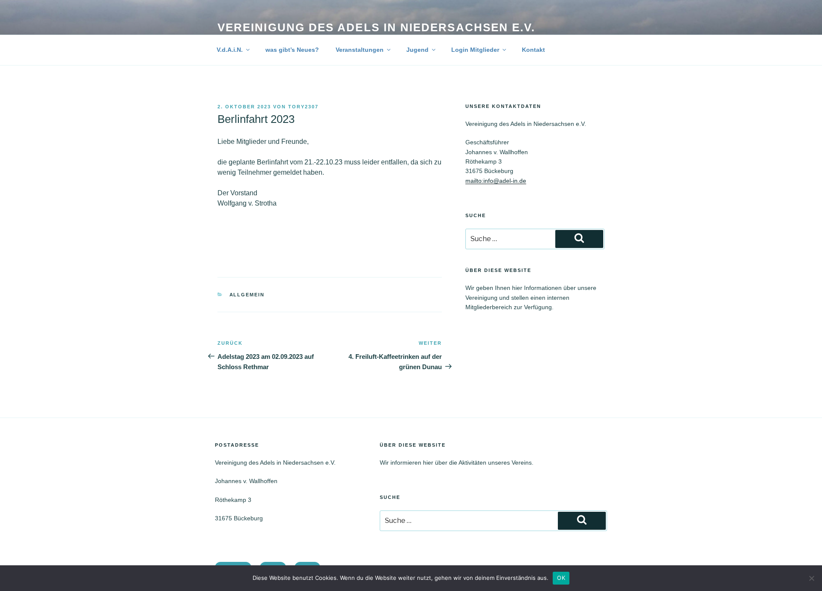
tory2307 (303, 106)
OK (561, 577)
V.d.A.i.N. (230, 49)
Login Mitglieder (475, 49)
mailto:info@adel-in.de (495, 180)
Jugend (417, 49)
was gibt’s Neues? (292, 49)
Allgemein (247, 294)
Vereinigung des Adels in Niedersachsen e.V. (376, 27)
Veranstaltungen (360, 49)
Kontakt (533, 49)
